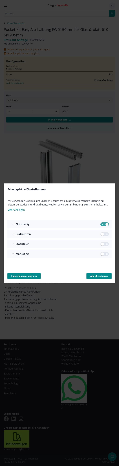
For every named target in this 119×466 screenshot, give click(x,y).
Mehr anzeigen (16, 210)
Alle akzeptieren (99, 275)
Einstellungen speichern (24, 275)
